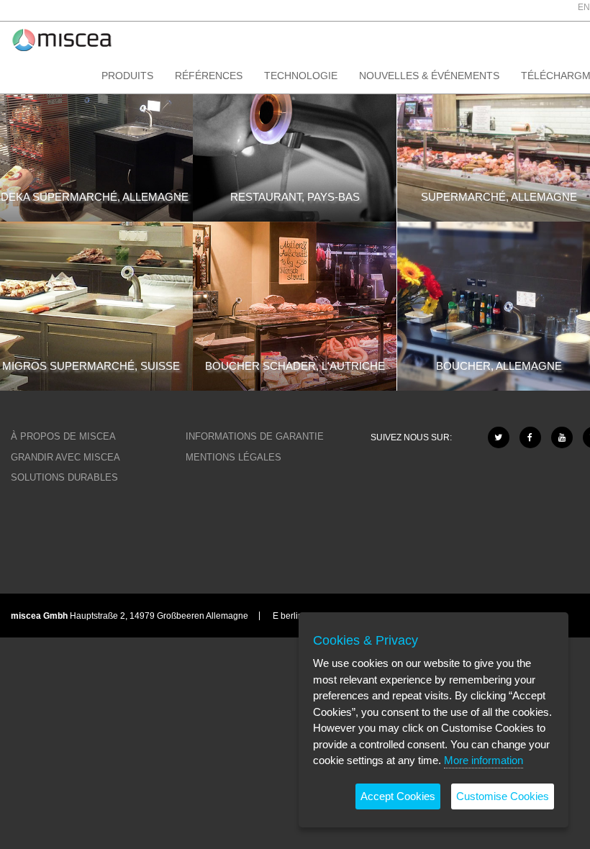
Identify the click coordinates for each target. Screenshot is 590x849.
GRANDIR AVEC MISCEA (65, 457)
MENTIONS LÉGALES (233, 457)
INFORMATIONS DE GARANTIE (255, 436)
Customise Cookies (502, 796)
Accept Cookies (397, 796)
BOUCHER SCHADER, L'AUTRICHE (295, 366)
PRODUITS (127, 75)
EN (584, 7)
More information (483, 760)
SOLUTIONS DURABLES (64, 477)
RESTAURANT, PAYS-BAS (295, 197)
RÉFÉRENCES (208, 75)
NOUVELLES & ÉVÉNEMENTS (429, 75)
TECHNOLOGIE (300, 75)
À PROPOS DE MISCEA (63, 436)
